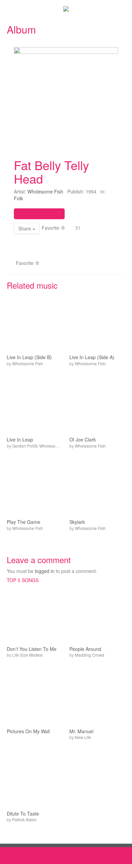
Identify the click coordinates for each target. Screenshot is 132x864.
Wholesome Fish (45, 191)
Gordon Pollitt (24, 446)
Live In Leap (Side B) (29, 357)
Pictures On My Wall (28, 731)
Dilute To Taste (23, 813)
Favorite (51, 227)
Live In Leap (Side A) (91, 357)
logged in (44, 571)
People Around (85, 649)
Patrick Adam (24, 819)
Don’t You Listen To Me (32, 649)
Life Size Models (27, 655)
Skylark (77, 522)
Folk (18, 198)
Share (25, 228)
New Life (83, 737)
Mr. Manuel (81, 731)
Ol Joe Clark (82, 439)
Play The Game (23, 522)
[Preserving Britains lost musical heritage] (66, 8)
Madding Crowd (89, 655)
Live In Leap (20, 439)
